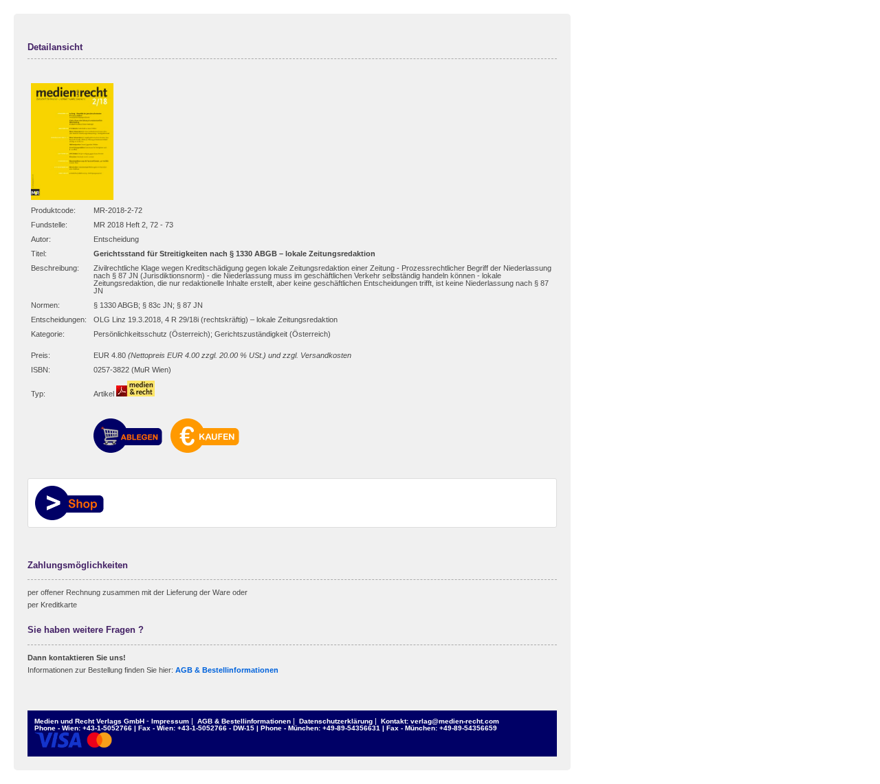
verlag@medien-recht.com (454, 721)
